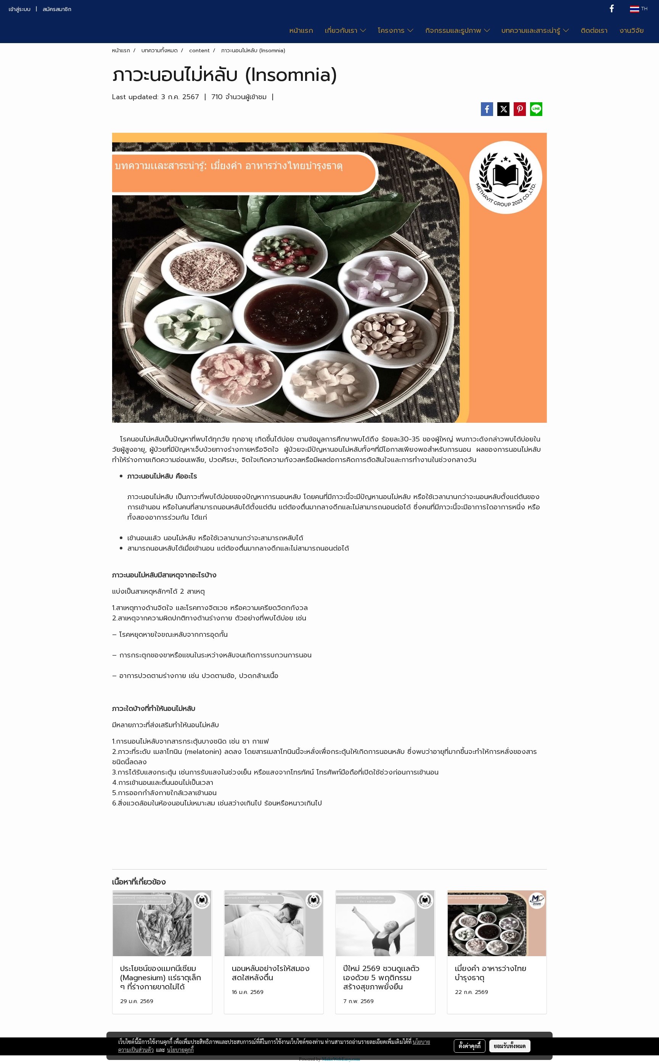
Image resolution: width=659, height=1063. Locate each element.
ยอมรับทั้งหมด (510, 1045)
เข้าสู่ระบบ (20, 9)
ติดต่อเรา (594, 30)
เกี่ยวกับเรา (342, 30)
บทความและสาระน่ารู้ (532, 30)
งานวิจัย (631, 30)
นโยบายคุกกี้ (180, 1049)
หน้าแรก (301, 30)
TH (643, 9)
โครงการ (392, 30)
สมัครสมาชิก (57, 9)
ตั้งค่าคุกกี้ (470, 1045)
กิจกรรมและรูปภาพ (454, 30)
